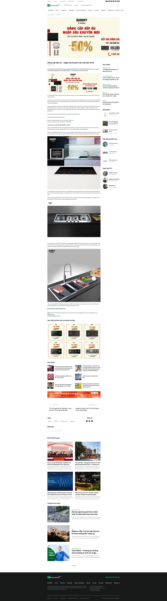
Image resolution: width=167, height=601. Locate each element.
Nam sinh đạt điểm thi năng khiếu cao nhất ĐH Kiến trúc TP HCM (63, 385)
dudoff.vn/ (52, 314)
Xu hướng (101, 582)
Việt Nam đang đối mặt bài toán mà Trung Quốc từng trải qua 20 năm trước (111, 87)
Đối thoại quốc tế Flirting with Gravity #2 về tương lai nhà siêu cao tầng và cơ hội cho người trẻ (59, 494)
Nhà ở (73, 529)
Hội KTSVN (49, 582)
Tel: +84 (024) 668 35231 (95, 590)
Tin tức (56, 582)
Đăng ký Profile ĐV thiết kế (84, 598)
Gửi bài (56, 1)
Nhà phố (104, 100)
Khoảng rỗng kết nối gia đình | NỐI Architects (111, 103)
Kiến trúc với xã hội (76, 510)
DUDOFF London (63, 421)
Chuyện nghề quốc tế (76, 548)
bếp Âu (49, 421)
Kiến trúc (105, 92)
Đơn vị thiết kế (80, 1)
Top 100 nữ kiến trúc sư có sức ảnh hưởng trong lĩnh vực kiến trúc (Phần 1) (111, 78)
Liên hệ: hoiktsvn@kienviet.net (96, 586)
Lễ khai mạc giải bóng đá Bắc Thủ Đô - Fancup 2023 (63, 376)
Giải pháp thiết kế (106, 67)
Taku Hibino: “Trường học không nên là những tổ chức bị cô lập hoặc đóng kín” (85, 551)
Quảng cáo (49, 1)
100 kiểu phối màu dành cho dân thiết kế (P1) (110, 70)
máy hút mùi (70, 114)
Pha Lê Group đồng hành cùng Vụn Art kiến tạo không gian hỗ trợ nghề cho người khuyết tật (59, 464)
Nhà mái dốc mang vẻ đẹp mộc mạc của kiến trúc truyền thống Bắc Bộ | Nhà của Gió (111, 95)
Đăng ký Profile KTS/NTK (72, 598)
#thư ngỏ (76, 5)
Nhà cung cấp (62, 1)
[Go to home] (53, 5)
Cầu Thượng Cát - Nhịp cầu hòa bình (90, 376)
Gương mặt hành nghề (107, 76)
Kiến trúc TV (117, 582)
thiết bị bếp (72, 421)
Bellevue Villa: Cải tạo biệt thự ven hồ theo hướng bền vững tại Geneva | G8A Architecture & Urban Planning (85, 532)
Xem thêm (74, 565)
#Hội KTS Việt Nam (68, 5)
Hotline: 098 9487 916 (94, 589)
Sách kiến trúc (109, 582)
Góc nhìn (94, 582)
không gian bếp (69, 109)
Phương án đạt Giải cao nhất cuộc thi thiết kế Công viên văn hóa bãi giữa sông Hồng (91, 385)
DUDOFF (56, 421)
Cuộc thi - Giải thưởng (79, 582)
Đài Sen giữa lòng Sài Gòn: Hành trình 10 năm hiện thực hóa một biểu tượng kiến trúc (85, 513)
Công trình (62, 582)
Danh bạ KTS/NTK (71, 1)
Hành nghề (69, 582)
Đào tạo (88, 582)
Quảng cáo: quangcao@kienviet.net (97, 587)
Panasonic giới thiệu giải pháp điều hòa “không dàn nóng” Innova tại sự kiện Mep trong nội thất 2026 (63, 368)
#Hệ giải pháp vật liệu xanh (86, 5)
